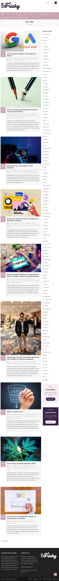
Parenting (13, 17)
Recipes (46, 305)
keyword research (26, 468)
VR (45, 376)
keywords (13, 60)
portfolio (14, 523)
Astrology (46, 46)
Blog (45, 62)
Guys (45, 179)
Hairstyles (46, 194)
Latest (40, 578)
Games (46, 160)
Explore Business (51, 422)
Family (45, 136)
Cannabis (46, 71)
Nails (45, 278)
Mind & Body (47, 259)
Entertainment (5, 17)
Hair (45, 182)
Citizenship (46, 89)
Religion (46, 312)
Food (45, 145)
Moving (46, 271)
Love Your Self (47, 247)
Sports (45, 327)
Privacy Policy (55, 578)
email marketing (25, 280)
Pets (45, 293)
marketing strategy (34, 280)
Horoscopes (47, 213)
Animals (46, 37)
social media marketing (15, 282)
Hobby (45, 207)
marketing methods (18, 416)
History (46, 204)
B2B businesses (35, 414)
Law (45, 231)
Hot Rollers (46, 216)
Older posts (5, 541)
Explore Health (50, 399)
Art (45, 43)
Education (46, 126)
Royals (20, 17)
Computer (46, 99)
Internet (46, 225)
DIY (45, 120)
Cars (45, 74)
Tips (45, 349)
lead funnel (10, 416)
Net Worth (46, 281)
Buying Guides (47, 68)
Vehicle (46, 370)
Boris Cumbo (11, 361)
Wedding (46, 379)
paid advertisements (28, 416)
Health (19, 14)
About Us (30, 578)
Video (45, 373)
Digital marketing (16, 280)
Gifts (45, 167)
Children (46, 86)
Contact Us (35, 578)
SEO (24, 60)
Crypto (45, 111)
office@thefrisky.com (28, 567)
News (13, 14)
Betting (46, 56)
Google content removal (12, 116)
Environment (47, 133)
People (46, 290)
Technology (27, 114)
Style (51, 14)
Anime (45, 40)
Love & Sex (47, 244)
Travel (26, 17)
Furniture (46, 151)
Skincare (46, 324)
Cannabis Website (16, 468)
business (9, 523)
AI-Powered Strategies (18, 363)
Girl (45, 170)
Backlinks (9, 468)
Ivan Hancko (11, 58)
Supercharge (35, 363)
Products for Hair (48, 299)
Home (8, 14)
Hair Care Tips (47, 185)
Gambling (46, 157)
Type (45, 364)
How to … (46, 219)
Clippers (46, 93)
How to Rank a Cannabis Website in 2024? (21, 463)
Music (45, 275)
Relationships (44, 14)
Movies (31, 14)
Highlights (46, 201)
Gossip (46, 173)
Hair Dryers (47, 188)
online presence (16, 225)
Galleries (46, 154)
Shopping (46, 321)
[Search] (56, 2)
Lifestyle (46, 241)
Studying (46, 330)
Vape (45, 367)
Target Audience (18, 418)
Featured (46, 142)
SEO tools (18, 172)
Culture (46, 114)
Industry (46, 222)
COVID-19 (46, 105)
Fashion (46, 139)
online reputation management (27, 116)
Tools (45, 355)
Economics (46, 123)
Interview (46, 228)
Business (23, 279)
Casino (46, 77)
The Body (46, 346)
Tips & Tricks (47, 352)
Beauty (46, 52)
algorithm (31, 466)
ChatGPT (26, 363)
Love (37, 14)
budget (33, 521)
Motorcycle (46, 265)
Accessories (47, 34)
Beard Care (47, 49)
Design (46, 117)
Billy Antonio (11, 114)
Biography (46, 59)
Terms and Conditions (47, 578)
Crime (45, 108)
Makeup (46, 250)
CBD (45, 80)
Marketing (23, 58)
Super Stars (47, 336)
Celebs (25, 14)
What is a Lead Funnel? (15, 411)
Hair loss (46, 191)
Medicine (46, 256)
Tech (45, 339)
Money (45, 262)
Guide (22, 114)
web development (34, 172)
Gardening (46, 164)
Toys (45, 358)
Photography (47, 296)
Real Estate (47, 302)
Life (45, 238)
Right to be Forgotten (15, 117)
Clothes (46, 96)
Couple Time (47, 102)
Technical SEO (25, 172)
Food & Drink (47, 148)
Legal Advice (47, 234)
